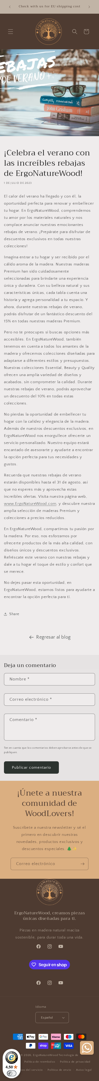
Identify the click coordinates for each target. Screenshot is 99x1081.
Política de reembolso (39, 1061)
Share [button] (14, 614)
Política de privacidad (75, 1061)
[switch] (11, 1073)
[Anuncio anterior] (10, 7)
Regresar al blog (53, 637)
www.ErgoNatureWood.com (30, 503)
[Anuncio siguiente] (89, 7)
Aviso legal (84, 1070)
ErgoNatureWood (45, 1055)
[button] (10, 31)
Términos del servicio (27, 1070)
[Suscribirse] (82, 864)
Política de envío (59, 1070)
